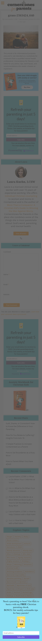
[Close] (36, 600)
